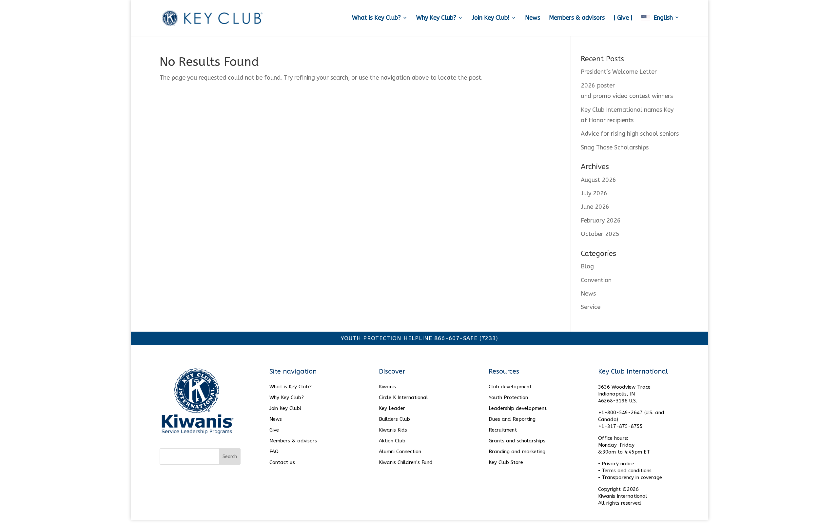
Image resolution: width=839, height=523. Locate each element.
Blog (587, 266)
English (663, 18)
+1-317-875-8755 (620, 426)
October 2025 (600, 234)
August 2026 (598, 180)
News (532, 18)
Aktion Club (392, 441)
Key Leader (392, 408)
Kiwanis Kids (393, 430)
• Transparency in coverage (630, 477)
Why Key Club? (436, 18)
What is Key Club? (376, 18)
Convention (596, 280)
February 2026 (601, 220)
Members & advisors (577, 18)
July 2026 (594, 193)
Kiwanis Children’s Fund (406, 462)
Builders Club (394, 419)
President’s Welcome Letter (619, 71)
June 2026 (595, 206)
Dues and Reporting (512, 419)
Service (590, 307)
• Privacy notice (616, 464)
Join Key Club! (491, 18)
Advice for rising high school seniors (630, 133)
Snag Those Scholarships (615, 147)
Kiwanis (387, 387)
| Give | (623, 18)
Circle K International (403, 397)
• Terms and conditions (625, 471)
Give (274, 430)
